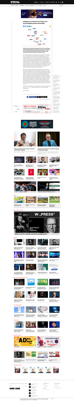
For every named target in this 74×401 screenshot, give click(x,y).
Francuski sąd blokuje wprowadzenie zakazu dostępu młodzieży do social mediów (43, 315)
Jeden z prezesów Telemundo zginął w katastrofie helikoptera (54, 248)
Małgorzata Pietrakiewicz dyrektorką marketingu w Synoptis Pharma (18, 300)
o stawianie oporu (28, 87)
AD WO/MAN (16, 346)
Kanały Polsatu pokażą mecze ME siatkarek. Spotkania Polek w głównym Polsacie (42, 260)
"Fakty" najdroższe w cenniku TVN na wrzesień (54, 260)
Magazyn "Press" (57, 384)
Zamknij (52, 398)
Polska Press (27, 94)
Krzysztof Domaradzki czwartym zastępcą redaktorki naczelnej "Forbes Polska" (56, 108)
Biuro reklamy (46, 385)
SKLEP (27, 5)
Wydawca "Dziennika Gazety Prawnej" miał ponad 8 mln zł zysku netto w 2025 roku (57, 85)
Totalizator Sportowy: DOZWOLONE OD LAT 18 (17, 205)
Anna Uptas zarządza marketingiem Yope (41, 300)
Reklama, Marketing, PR (20, 277)
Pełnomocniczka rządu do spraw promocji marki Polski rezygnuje (24, 149)
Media (15, 238)
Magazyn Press (18, 210)
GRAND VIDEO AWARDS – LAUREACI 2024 (45, 346)
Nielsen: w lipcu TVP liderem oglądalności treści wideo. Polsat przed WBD (18, 248)
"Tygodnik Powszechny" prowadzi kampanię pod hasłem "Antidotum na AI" (30, 178)
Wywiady (16, 320)
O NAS (45, 5)
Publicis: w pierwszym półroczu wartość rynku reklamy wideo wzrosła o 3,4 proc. (54, 288)
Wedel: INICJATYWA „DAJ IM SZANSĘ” (30, 205)
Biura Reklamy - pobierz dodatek (53, 360)
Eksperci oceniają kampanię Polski (20, 191)
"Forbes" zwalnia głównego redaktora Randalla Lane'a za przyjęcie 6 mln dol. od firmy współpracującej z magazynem (56, 93)
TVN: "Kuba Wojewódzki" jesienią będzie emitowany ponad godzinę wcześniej (18, 273)
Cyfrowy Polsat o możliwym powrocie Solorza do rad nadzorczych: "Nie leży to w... (42, 248)
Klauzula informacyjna (47, 389)
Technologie (17, 305)
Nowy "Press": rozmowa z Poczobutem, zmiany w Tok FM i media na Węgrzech (31, 248)
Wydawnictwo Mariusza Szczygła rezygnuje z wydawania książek (48, 149)
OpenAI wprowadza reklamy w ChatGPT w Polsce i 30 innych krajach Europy (19, 315)
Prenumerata (46, 386)
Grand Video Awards (58, 388)
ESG (36, 5)
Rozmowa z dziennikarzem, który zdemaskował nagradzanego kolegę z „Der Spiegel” (54, 331)
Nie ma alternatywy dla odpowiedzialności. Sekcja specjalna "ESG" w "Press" (42, 288)
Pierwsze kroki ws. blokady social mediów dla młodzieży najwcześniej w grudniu (30, 315)
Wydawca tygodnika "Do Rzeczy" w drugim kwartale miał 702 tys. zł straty (56, 105)
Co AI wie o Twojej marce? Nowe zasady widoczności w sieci (18, 166)
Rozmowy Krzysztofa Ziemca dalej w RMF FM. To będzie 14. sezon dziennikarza (42, 166)
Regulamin (45, 388)
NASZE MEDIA (22, 5)
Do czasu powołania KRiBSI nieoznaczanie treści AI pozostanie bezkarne (53, 315)
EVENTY (17, 5)
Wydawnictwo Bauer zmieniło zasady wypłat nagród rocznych (56, 77)
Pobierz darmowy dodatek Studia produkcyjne (42, 360)
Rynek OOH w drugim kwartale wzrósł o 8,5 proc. (31, 288)
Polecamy (16, 350)
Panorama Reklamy (58, 387)
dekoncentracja (33, 94)
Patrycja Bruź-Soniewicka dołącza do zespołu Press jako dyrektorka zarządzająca (56, 88)
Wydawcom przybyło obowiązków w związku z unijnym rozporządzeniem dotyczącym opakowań (56, 97)
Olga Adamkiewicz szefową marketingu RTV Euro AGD (30, 300)
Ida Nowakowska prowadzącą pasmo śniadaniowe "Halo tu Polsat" (19, 260)
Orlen (30, 94)
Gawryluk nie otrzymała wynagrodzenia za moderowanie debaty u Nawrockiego (30, 166)
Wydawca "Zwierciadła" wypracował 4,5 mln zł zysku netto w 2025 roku (56, 111)
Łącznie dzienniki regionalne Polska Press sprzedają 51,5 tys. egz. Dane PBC (56, 101)
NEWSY (12, 5)
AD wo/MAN (56, 385)
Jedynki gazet (17, 365)
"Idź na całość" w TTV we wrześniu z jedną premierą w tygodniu (54, 178)
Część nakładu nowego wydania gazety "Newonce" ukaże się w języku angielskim (56, 81)
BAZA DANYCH (31, 5)
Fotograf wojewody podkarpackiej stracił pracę (54, 273)
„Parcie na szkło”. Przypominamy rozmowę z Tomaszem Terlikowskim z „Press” (30, 331)
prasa (25, 94)
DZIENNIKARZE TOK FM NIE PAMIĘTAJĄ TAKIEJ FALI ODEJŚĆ (28, 234)
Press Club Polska (37, 94)
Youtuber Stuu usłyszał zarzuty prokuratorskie (30, 260)
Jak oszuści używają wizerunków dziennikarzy (46, 191)
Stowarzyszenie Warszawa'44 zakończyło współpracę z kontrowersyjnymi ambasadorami (19, 288)
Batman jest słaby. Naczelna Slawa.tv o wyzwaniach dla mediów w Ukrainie (19, 330)
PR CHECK (40, 5)
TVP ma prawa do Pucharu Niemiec (42, 178)
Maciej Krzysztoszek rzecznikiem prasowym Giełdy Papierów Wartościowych (54, 300)
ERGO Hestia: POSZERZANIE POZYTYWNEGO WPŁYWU (42, 205)
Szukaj (61, 5)
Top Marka (56, 386)
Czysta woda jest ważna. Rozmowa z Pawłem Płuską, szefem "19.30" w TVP (42, 330)
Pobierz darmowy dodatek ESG (31, 359)
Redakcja (45, 384)
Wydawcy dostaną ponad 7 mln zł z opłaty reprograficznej (43, 273)
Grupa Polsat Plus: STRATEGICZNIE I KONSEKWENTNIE (52, 205)
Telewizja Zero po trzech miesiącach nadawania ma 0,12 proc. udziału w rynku (31, 273)
